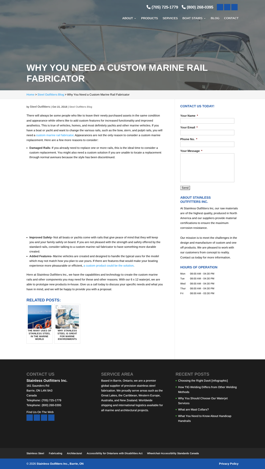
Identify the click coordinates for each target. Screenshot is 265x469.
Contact (231, 18)
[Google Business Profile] (234, 7)
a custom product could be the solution (108, 265)
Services (170, 18)
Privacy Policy (228, 463)
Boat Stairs (192, 18)
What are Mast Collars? (193, 409)
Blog (215, 18)
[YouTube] (227, 7)
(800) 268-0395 (199, 7)
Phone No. (188, 139)
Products (149, 18)
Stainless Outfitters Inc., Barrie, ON (60, 463)
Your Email (189, 127)
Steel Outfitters (40, 106)
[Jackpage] (51, 417)
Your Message (191, 150)
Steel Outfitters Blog (80, 106)
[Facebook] (220, 7)
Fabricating (55, 453)
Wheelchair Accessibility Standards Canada (173, 453)
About (127, 18)
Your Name (189, 115)
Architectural (74, 453)
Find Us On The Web (40, 412)
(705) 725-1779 (164, 7)
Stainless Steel (35, 453)
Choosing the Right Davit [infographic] (203, 380)
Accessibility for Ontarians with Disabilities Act (114, 453)
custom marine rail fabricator (55, 135)
